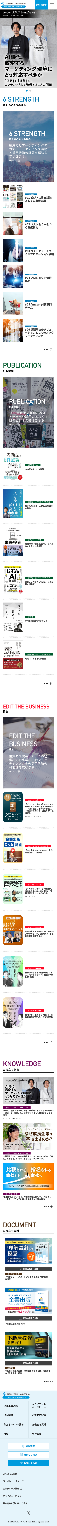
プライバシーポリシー (13, 1495)
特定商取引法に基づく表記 (15, 1503)
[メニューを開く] (52, 4)
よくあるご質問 (10, 1473)
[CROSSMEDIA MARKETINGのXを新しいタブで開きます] (28, 1513)
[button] (27, 91)
